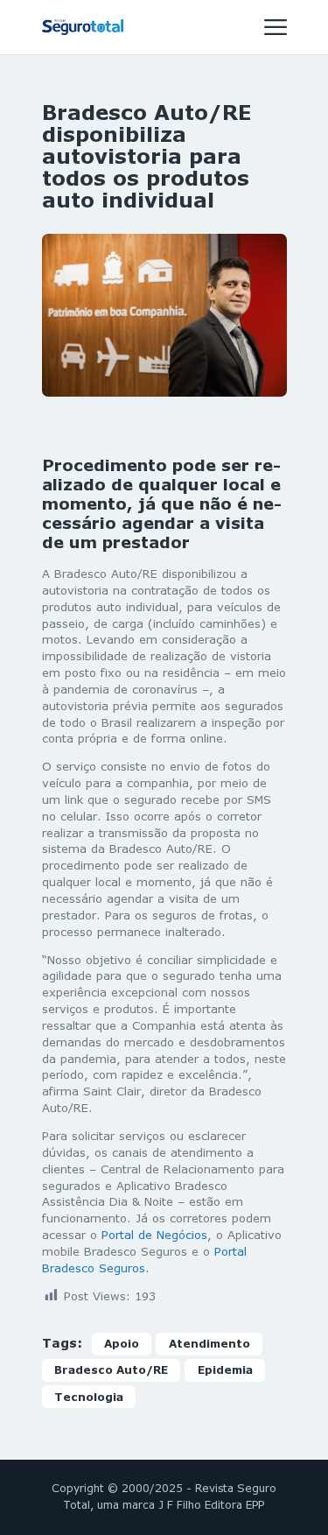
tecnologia (88, 1397)
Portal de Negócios (154, 1235)
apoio (121, 1343)
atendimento (209, 1343)
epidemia (225, 1370)
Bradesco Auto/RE (111, 1370)
